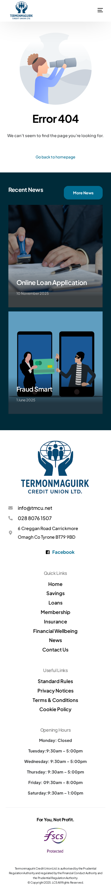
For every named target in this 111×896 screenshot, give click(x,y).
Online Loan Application (51, 282)
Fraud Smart (34, 389)
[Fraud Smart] (55, 362)
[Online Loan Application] (55, 256)
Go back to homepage (55, 156)
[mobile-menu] (100, 4)
